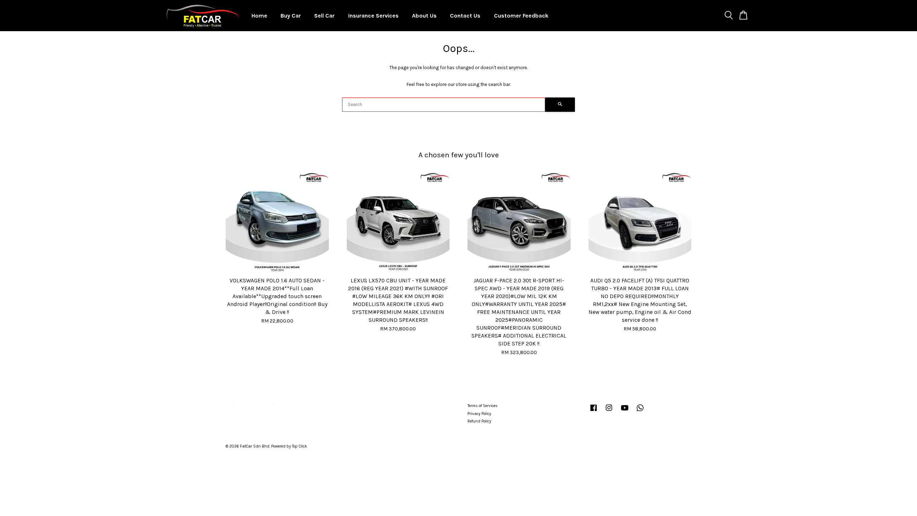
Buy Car (290, 15)
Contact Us (465, 15)
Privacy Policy (479, 413)
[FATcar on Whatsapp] (640, 411)
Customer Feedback (521, 15)
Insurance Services (373, 15)
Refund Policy (479, 421)
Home (259, 15)
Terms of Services (482, 405)
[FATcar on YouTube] (625, 411)
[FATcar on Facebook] (594, 411)
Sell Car (324, 15)
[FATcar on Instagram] (609, 411)
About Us (424, 15)
